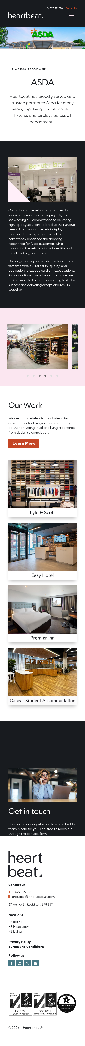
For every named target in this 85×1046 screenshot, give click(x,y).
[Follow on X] (27, 963)
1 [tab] (28, 376)
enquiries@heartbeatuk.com (33, 896)
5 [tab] (51, 376)
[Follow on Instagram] (19, 963)
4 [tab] (45, 376)
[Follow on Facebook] (11, 963)
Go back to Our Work (30, 68)
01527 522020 (22, 892)
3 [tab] (40, 376)
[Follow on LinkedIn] (35, 963)
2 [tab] (34, 376)
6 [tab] (57, 376)
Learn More (23, 443)
